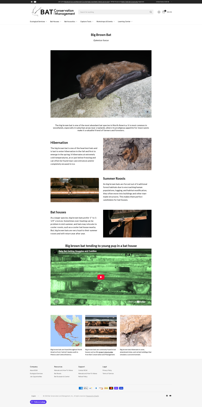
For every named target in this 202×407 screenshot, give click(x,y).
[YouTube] (35, 1)
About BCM (33, 370)
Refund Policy (82, 376)
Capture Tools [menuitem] (85, 21)
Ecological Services (36, 373)
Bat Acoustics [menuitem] (69, 21)
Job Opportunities (36, 376)
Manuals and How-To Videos (63, 370)
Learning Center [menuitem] (124, 21)
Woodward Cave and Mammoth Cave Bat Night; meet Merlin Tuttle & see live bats (86, 2)
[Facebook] (31, 1)
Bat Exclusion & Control (61, 376)
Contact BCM (82, 370)
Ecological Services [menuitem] (37, 21)
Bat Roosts (57, 373)
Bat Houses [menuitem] (54, 21)
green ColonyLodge (106, 352)
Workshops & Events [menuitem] (104, 21)
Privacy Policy (107, 370)
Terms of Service (108, 373)
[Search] (150, 12)
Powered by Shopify (92, 396)
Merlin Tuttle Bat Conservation (129, 2)
